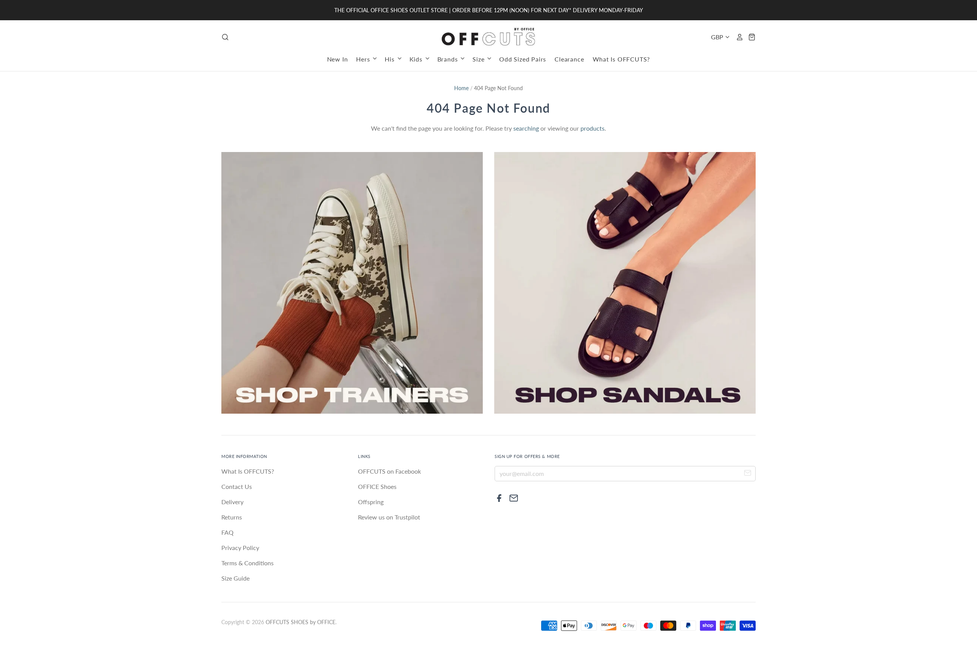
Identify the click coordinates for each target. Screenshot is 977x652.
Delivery (232, 501)
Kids (417, 59)
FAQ (227, 532)
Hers (364, 59)
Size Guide (235, 578)
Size (479, 59)
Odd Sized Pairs (522, 59)
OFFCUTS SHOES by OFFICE (300, 622)
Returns (231, 517)
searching (526, 128)
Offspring (371, 501)
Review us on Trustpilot (389, 517)
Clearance (569, 59)
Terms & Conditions (247, 562)
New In (337, 59)
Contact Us (236, 486)
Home (461, 88)
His (390, 59)
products (592, 128)
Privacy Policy (240, 547)
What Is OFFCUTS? (621, 59)
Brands (448, 59)
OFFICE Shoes (377, 486)
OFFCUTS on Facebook (389, 471)
